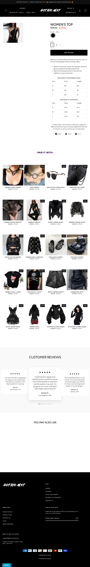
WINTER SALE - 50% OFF (23, 12)
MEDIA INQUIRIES (8, 524)
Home (23, 8)
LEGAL (5, 521)
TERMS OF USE (7, 515)
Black (53, 35)
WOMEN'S (71, 12)
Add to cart (13, 458)
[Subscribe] (77, 518)
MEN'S (71, 8)
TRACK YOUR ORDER (51, 494)
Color (54, 32)
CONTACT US (49, 500)
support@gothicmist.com (11, 538)
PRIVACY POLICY (8, 512)
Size (51, 42)
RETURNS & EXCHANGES (53, 497)
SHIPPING (48, 491)
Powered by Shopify (45, 558)
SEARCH (47, 488)
